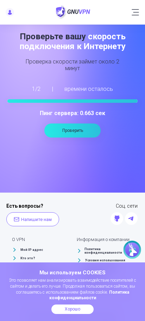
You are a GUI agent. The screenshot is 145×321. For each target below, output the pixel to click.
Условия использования (105, 260)
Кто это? (27, 258)
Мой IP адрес (31, 250)
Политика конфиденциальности (103, 250)
